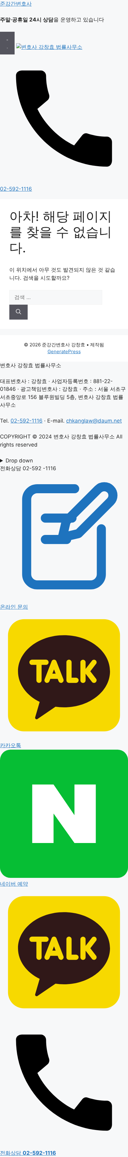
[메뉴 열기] (7, 43)
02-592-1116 (27, 421)
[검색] (18, 312)
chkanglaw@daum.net (94, 421)
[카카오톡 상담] (64, 1014)
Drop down (19, 460)
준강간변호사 (16, 4)
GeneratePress (64, 351)
